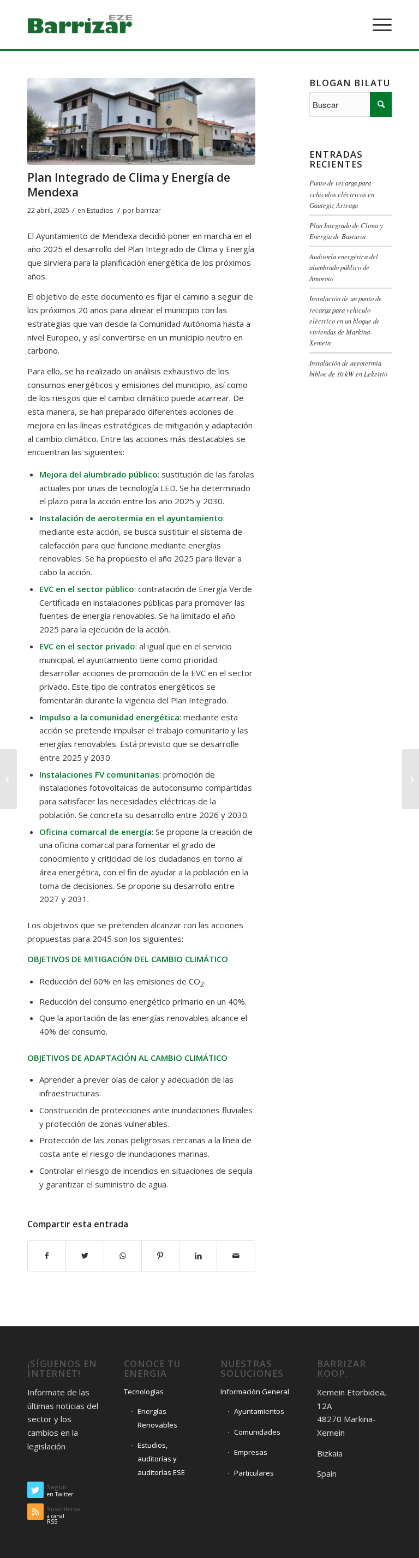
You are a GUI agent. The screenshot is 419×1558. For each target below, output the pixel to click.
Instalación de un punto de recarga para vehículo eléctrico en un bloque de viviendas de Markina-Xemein (345, 320)
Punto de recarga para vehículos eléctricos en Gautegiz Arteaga (341, 193)
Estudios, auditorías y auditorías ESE (161, 1458)
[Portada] (141, 121)
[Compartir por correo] (235, 1256)
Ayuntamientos (259, 1411)
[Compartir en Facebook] (46, 1256)
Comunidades (257, 1432)
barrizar (148, 210)
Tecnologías (144, 1391)
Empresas (250, 1452)
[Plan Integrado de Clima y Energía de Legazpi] (8, 779)
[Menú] (377, 24)
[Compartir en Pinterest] (160, 1256)
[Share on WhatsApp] (122, 1256)
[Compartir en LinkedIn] (198, 1256)
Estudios (100, 210)
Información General (254, 1391)
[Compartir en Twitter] (84, 1256)
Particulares (254, 1473)
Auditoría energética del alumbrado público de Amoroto (343, 267)
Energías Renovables (157, 1418)
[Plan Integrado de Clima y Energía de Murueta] (410, 779)
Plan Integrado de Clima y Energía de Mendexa (128, 185)
